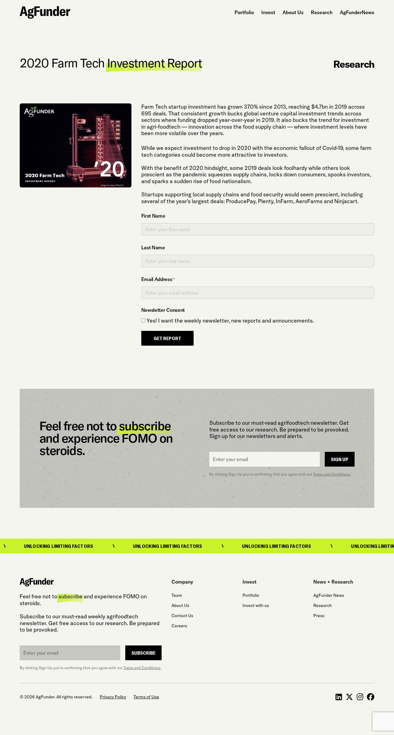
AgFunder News (328, 595)
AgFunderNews (357, 12)
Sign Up (339, 459)
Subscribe (143, 653)
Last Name (153, 247)
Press (318, 615)
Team (176, 595)
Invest (268, 12)
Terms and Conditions (141, 667)
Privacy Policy (113, 697)
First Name (153, 215)
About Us (293, 12)
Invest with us (256, 605)
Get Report (167, 338)
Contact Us (182, 615)
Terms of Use (146, 697)
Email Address (158, 279)
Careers (179, 626)
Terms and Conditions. (332, 474)
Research (321, 12)
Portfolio (244, 12)
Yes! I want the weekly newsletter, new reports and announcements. (230, 320)
